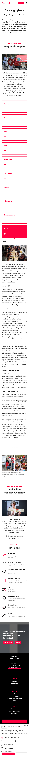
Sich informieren (14, 696)
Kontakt (14, 681)
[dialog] (14, 740)
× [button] (27, 725)
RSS (14, 701)
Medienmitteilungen (14, 711)
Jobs (14, 686)
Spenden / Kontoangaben (14, 698)
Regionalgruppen (9, 15)
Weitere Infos (21, 734)
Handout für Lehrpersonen (18, 387)
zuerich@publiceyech (8, 355)
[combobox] (25, 725)
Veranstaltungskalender (17, 397)
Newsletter (14, 694)
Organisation (14, 683)
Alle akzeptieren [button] (8, 754)
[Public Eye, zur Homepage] (6, 3)
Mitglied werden (8, 642)
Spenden (21, 3)
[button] (14, 751)
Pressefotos (14, 713)
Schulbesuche (20, 15)
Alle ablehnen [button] (21, 754)
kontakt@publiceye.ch (14, 667)
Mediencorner (15, 709)
